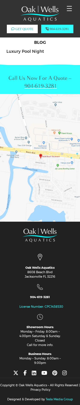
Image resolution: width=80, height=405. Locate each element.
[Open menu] (69, 8)
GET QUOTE (24, 29)
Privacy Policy (40, 390)
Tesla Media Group (59, 399)
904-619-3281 (59, 29)
